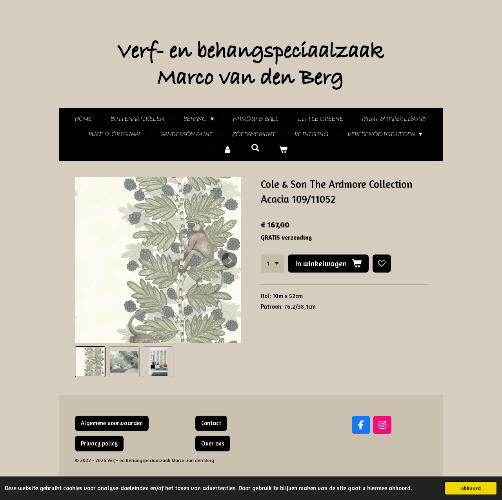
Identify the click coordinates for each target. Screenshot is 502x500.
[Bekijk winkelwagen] (283, 150)
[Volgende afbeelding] (229, 260)
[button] (90, 361)
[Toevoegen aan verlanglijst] (382, 264)
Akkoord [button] (471, 488)
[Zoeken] (255, 148)
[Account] (227, 150)
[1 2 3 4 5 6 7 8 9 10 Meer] (272, 264)
